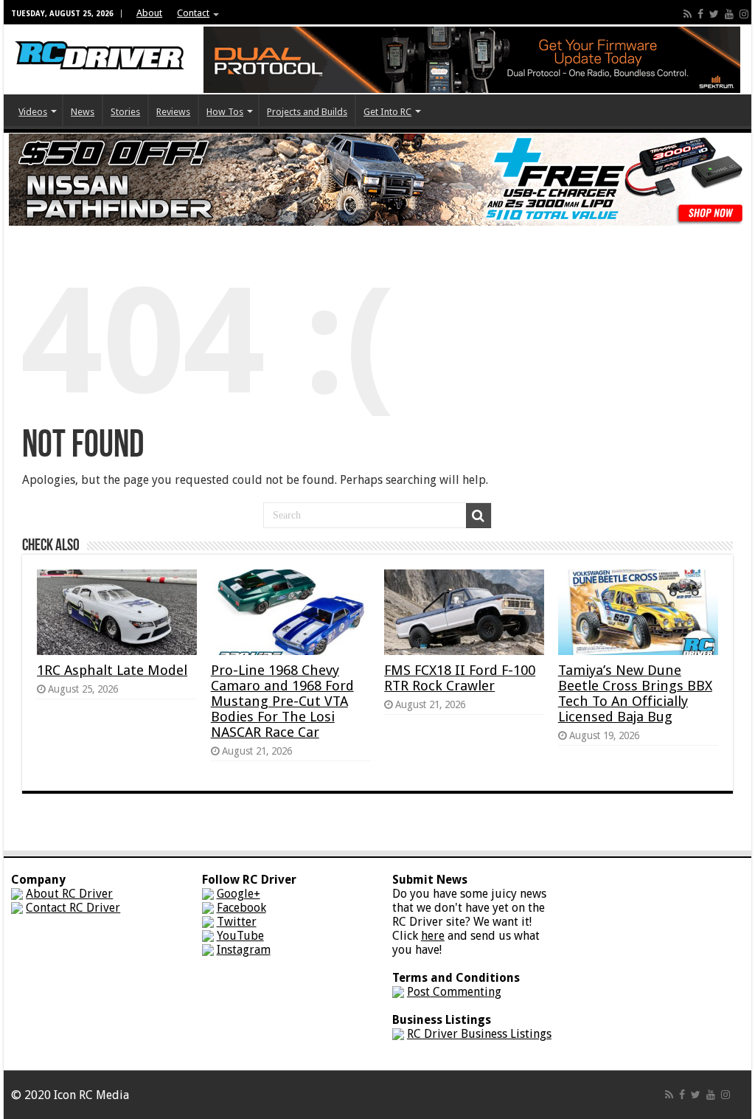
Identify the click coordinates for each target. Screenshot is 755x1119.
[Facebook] (700, 14)
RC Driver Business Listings (479, 1034)
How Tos (224, 111)
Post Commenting (454, 992)
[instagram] (744, 14)
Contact (193, 12)
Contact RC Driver (73, 908)
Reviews (173, 111)
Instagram (244, 950)
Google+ (238, 894)
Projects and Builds (307, 111)
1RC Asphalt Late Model (112, 670)
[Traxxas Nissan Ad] (377, 179)
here (433, 936)
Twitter (237, 922)
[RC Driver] (99, 41)
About (149, 12)
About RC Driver (69, 894)
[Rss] (687, 14)
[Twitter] (714, 14)
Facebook (241, 908)
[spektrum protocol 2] (471, 59)
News (82, 111)
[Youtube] (729, 14)
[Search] (478, 515)
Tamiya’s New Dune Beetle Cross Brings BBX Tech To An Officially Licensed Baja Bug (635, 693)
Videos (32, 111)
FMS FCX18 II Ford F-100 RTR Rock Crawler (459, 677)
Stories (125, 111)
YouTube (240, 936)
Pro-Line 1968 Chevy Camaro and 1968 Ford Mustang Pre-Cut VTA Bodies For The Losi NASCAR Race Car (282, 701)
